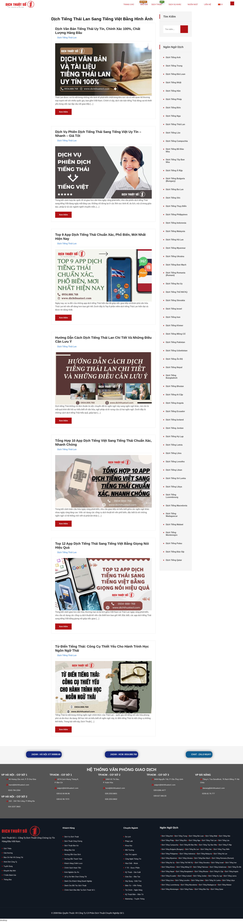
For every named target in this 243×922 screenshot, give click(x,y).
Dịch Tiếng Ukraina (175, 256)
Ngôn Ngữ (193, 4)
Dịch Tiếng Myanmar (176, 248)
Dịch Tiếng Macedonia (176, 506)
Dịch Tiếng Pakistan (175, 342)
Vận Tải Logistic (131, 854)
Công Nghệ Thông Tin (133, 859)
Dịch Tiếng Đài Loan (175, 74)
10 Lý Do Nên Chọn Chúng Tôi (75, 877)
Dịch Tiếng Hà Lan (175, 240)
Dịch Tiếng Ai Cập (174, 395)
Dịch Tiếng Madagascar (172, 514)
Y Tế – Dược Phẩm (132, 868)
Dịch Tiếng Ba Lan (175, 189)
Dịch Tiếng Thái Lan (67, 38)
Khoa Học (128, 846)
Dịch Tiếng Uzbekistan (176, 351)
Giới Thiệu (7, 848)
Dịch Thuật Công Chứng (73, 841)
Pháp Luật (129, 841)
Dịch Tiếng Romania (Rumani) (175, 274)
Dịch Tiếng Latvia (174, 445)
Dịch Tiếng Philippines (176, 214)
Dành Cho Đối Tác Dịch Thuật (75, 885)
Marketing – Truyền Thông (134, 899)
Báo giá (144, 2)
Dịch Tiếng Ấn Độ (174, 359)
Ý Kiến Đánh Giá (10, 875)
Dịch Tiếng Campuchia (177, 141)
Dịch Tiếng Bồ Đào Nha (175, 150)
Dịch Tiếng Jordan (175, 428)
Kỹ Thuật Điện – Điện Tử (134, 894)
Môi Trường (129, 850)
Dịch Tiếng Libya (174, 487)
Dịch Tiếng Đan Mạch (176, 265)
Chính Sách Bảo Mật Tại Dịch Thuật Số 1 (79, 890)
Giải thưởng (8, 853)
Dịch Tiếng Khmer (174, 325)
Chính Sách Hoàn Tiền (72, 868)
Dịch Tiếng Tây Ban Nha (175, 161)
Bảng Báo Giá (69, 850)
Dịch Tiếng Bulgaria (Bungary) (175, 179)
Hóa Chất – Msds (131, 863)
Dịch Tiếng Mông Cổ (175, 334)
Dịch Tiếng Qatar (174, 560)
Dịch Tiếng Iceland (175, 420)
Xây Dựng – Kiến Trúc (133, 881)
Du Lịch (128, 837)
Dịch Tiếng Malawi (174, 524)
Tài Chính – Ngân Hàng (133, 890)
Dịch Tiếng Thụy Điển (176, 206)
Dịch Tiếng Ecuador (175, 411)
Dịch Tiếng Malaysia (175, 231)
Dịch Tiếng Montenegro (171, 533)
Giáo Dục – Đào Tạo (132, 877)
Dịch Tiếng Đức (173, 108)
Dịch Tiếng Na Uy (174, 284)
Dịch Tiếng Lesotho (175, 461)
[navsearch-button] (232, 3)
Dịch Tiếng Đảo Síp (175, 552)
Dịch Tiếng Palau (174, 543)
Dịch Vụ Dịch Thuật (71, 837)
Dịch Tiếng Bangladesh (171, 376)
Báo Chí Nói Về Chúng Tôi (13, 857)
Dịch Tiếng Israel (174, 309)
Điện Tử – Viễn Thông (133, 885)
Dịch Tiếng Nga (173, 116)
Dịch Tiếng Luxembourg (172, 496)
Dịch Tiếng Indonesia (176, 223)
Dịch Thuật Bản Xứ (71, 846)
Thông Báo (8, 880)
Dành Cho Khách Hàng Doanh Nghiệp (78, 881)
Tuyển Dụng (8, 866)
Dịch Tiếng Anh (173, 57)
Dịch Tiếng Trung (174, 66)
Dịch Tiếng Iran (173, 317)
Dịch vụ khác (175, 4)
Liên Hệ (207, 4)
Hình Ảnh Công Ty (10, 862)
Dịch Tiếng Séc (173, 198)
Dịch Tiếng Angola (175, 403)
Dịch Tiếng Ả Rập (174, 170)
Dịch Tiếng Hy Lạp (175, 436)
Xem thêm (63, 112)
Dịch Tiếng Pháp (174, 99)
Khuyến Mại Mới (10, 871)
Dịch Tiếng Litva (173, 453)
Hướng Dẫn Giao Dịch (72, 854)
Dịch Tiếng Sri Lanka (176, 478)
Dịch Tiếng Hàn (173, 91)
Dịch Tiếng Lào (173, 133)
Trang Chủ (128, 4)
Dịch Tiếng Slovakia (175, 300)
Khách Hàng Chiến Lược (73, 863)
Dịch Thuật (157, 2)
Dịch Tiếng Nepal (174, 367)
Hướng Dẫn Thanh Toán (73, 859)
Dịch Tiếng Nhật (173, 82)
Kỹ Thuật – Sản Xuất (133, 872)
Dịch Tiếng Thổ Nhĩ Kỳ (176, 292)
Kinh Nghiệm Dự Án (71, 872)
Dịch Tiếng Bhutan (175, 386)
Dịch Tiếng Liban (174, 470)
